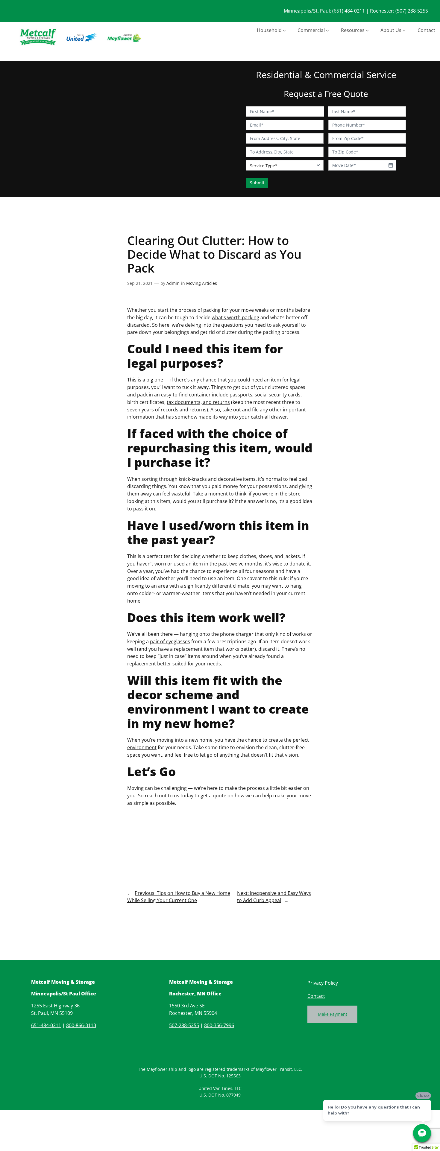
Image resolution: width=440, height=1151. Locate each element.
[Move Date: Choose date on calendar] (390, 165)
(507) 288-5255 (411, 10)
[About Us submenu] (404, 30)
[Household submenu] (284, 30)
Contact (316, 996)
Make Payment (332, 1014)
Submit (257, 183)
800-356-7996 (219, 1025)
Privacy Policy (322, 983)
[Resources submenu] (367, 30)
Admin (173, 283)
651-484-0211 (46, 1025)
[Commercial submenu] (327, 30)
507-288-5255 (184, 1025)
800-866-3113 (81, 1025)
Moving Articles (201, 283)
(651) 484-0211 (348, 10)
